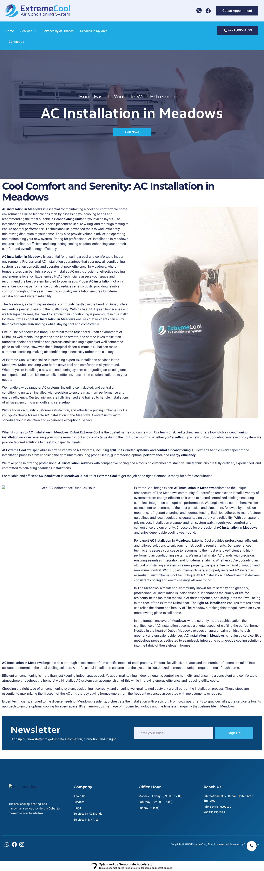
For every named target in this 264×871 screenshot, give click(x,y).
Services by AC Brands (58, 31)
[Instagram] (21, 844)
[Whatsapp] (199, 11)
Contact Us (16, 41)
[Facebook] (208, 11)
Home (9, 31)
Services (26, 31)
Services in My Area (93, 31)
